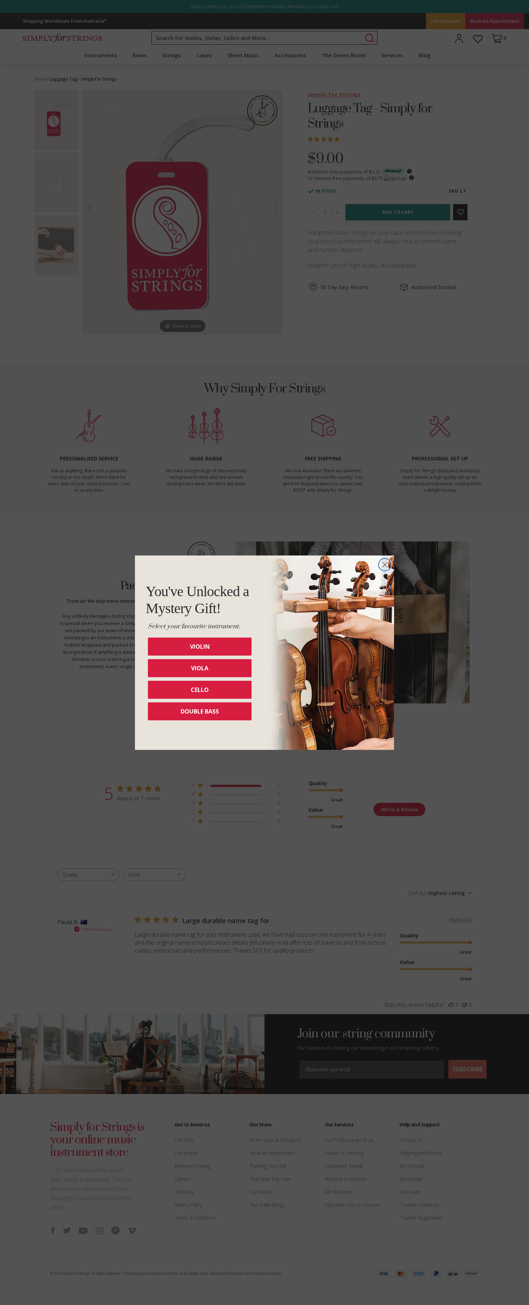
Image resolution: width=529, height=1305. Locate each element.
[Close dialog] (385, 564)
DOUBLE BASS (200, 711)
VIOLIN (200, 647)
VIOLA (199, 668)
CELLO (200, 690)
